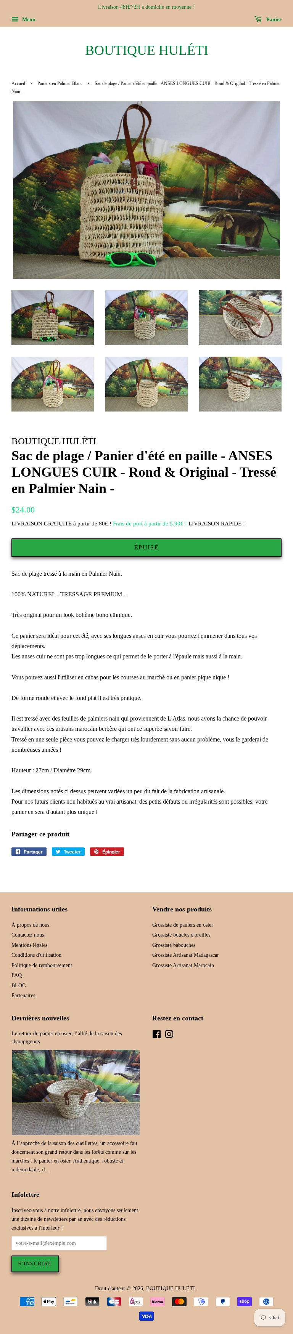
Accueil (18, 83)
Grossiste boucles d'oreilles (181, 935)
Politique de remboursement (41, 965)
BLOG (18, 985)
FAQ (16, 975)
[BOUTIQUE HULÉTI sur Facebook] (156, 1036)
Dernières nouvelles (40, 1018)
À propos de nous (30, 925)
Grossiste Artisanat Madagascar (185, 955)
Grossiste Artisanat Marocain (183, 965)
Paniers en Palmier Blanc (59, 83)
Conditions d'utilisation (36, 955)
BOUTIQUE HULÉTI (146, 50)
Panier (273, 19)
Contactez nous (27, 935)
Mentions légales (29, 945)
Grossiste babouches (173, 945)
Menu (28, 19)
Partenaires (23, 995)
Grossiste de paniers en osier (182, 925)
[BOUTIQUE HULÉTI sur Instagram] (169, 1036)
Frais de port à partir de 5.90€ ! (150, 523)
